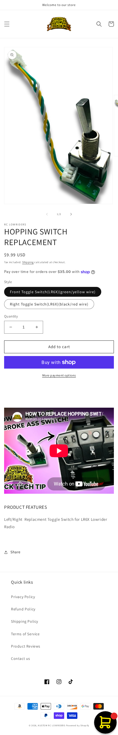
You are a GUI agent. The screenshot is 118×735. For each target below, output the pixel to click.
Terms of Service (25, 633)
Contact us (20, 658)
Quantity (11, 316)
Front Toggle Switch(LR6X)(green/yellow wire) (52, 291)
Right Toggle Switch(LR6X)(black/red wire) (49, 304)
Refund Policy (23, 609)
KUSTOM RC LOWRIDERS (51, 725)
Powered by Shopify (77, 725)
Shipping (28, 262)
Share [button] (15, 551)
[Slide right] (71, 214)
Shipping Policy (24, 621)
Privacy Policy (23, 596)
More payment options (59, 375)
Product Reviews (25, 646)
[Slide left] (47, 214)
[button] (7, 24)
